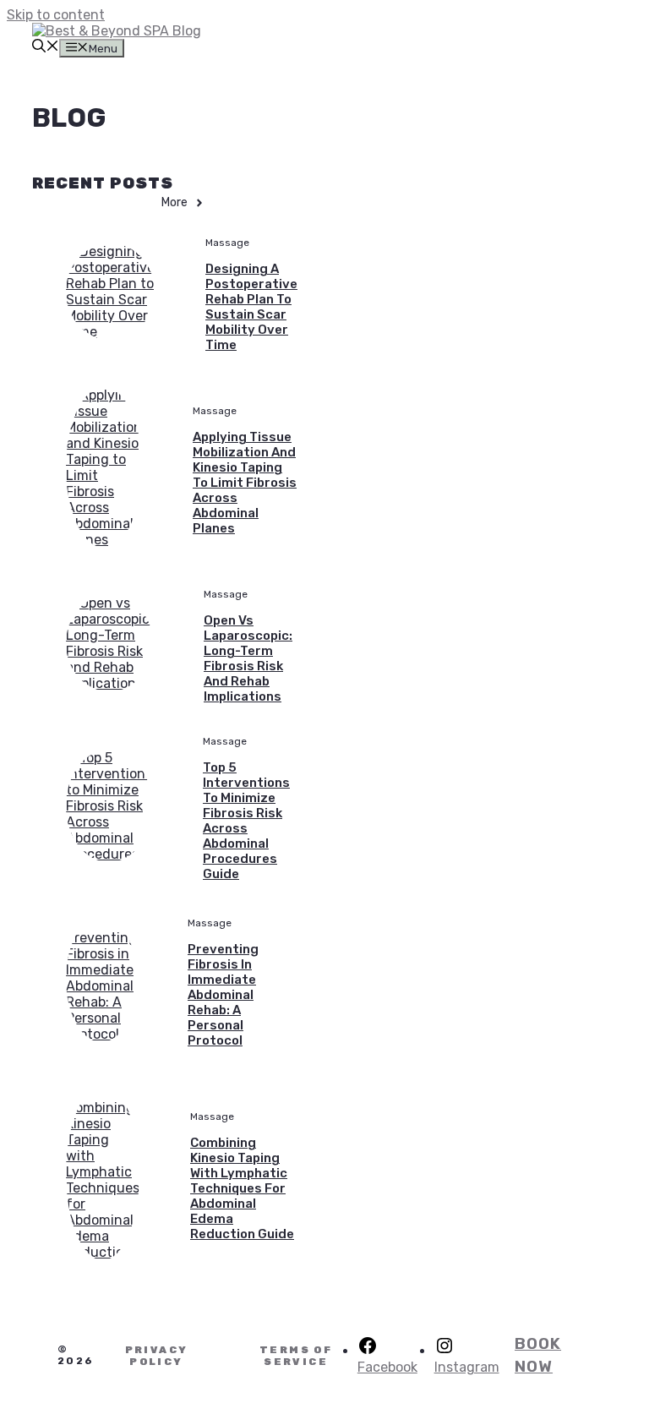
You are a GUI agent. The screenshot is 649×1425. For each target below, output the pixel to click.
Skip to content (56, 15)
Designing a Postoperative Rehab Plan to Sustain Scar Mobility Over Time (251, 306)
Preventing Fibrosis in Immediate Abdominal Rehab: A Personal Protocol (223, 995)
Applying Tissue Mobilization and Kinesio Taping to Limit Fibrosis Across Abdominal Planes (245, 482)
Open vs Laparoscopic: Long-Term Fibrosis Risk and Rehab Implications (248, 658)
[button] (45, 48)
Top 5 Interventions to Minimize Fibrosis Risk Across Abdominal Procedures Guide (246, 821)
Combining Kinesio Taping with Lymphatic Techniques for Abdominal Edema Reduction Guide (242, 1188)
